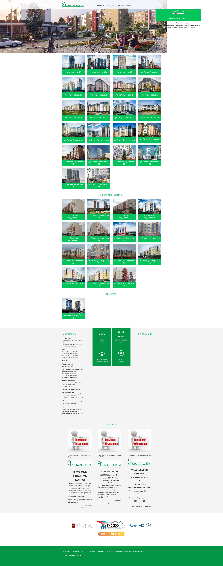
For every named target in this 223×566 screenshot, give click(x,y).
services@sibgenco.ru (78, 496)
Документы (120, 5)
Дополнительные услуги (121, 341)
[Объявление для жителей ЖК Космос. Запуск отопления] (81, 440)
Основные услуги (102, 341)
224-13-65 (65, 397)
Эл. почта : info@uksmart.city (69, 346)
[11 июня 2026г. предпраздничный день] (141, 440)
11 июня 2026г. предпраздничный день (139, 455)
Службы (108, 5)
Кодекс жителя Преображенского (102, 360)
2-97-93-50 (66, 405)
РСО (114, 5)
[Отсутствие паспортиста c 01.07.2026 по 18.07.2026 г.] (111, 440)
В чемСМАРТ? (121, 360)
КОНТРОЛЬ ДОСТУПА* (178, 19)
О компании (100, 5)
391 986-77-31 (79, 344)
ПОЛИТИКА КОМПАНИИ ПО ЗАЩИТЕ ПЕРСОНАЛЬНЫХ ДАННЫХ (125, 551)
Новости (128, 5)
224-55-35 (80, 397)
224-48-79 (73, 397)
